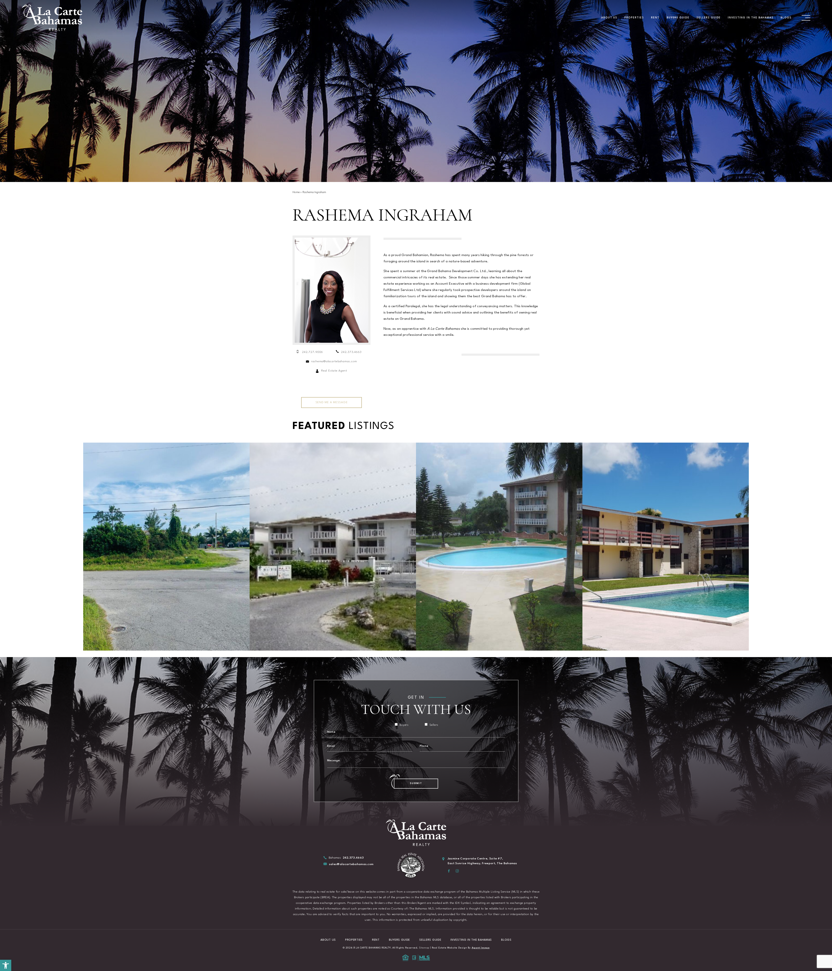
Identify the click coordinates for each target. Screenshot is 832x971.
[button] (5, 965)
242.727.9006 (312, 352)
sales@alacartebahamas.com (351, 864)
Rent (655, 17)
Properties (634, 17)
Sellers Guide (709, 17)
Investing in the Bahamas (751, 17)
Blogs (786, 17)
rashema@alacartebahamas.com (334, 361)
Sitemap (424, 948)
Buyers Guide (678, 17)
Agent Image (481, 948)
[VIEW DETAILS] (166, 547)
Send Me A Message (331, 402)
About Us (609, 17)
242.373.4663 (351, 352)
